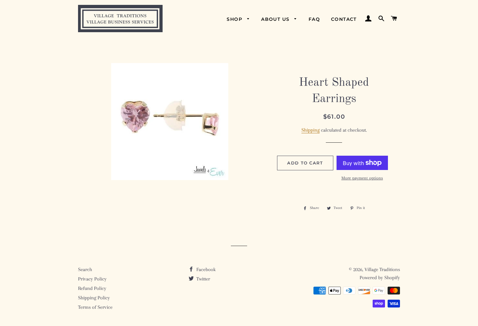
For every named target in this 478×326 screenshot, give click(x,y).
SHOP (235, 19)
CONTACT (344, 19)
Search (85, 269)
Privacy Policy (92, 279)
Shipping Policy (94, 298)
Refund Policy (92, 288)
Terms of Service (95, 307)
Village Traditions (382, 269)
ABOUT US (276, 19)
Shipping (310, 130)
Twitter (202, 279)
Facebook (205, 269)
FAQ (314, 19)
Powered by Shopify (380, 277)
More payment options (362, 178)
